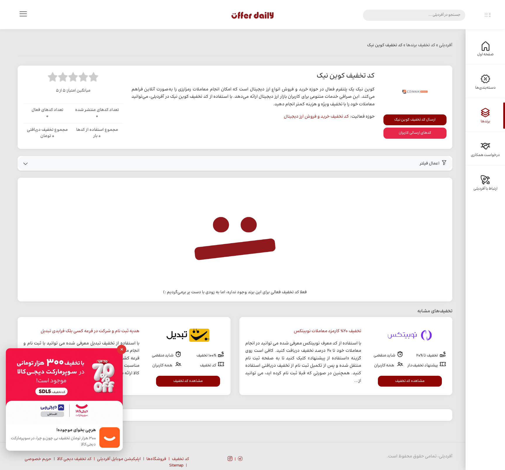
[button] (235, 163)
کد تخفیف (180, 459)
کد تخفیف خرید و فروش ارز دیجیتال (316, 116)
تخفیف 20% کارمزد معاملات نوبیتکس (327, 331)
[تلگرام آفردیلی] (240, 459)
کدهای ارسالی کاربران (415, 133)
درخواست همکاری (485, 155)
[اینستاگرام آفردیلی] (230, 459)
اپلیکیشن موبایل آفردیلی (119, 459)
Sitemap (176, 465)
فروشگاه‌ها (156, 459)
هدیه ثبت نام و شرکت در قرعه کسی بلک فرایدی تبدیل (90, 331)
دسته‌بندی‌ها (485, 88)
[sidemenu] (487, 15)
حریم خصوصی (38, 459)
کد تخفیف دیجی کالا (74, 459)
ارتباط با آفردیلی (485, 189)
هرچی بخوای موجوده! (76, 430)
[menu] (23, 15)
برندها (485, 121)
